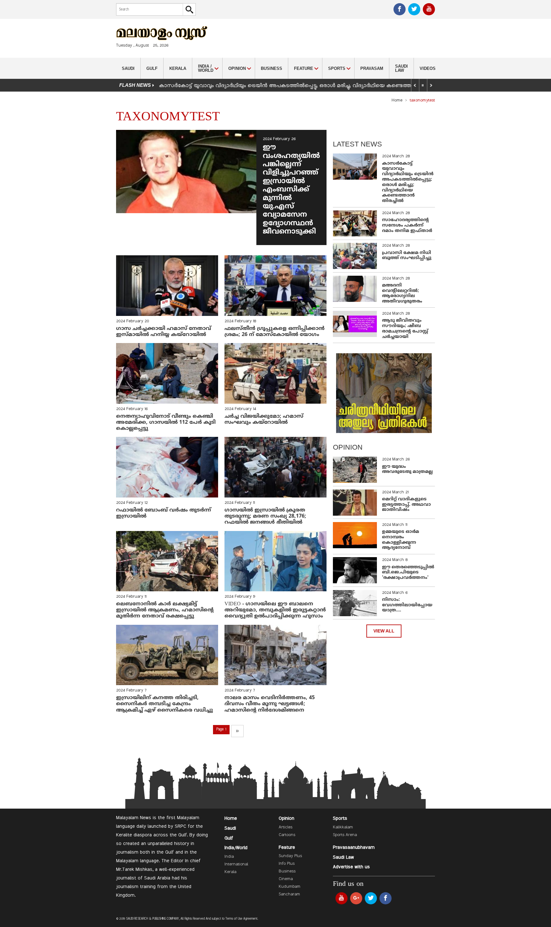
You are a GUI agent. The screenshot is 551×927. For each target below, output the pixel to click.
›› (237, 731)
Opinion (286, 818)
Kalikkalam (343, 827)
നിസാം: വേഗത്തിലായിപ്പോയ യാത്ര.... (407, 605)
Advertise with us (351, 867)
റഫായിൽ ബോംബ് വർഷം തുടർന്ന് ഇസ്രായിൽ (163, 513)
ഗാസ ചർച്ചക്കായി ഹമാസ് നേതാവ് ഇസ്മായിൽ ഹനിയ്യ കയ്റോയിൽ (163, 331)
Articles (285, 827)
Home (397, 100)
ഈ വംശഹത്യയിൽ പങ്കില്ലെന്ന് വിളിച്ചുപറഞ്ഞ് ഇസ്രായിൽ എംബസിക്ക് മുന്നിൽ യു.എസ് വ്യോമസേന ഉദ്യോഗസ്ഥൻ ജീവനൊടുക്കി (291, 189)
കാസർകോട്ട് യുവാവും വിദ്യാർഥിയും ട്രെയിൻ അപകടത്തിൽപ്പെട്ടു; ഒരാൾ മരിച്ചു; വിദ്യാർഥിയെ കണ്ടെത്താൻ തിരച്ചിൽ (301, 86)
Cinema (286, 879)
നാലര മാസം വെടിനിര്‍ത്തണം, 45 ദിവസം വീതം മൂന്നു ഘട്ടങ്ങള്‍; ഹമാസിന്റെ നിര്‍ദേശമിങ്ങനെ (269, 704)
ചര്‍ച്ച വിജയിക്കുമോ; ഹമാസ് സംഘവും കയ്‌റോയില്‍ (263, 419)
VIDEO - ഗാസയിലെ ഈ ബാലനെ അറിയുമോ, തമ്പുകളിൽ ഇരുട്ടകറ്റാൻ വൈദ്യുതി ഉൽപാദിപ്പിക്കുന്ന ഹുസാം (275, 610)
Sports (340, 818)
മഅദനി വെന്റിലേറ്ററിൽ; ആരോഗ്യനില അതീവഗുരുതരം (402, 293)
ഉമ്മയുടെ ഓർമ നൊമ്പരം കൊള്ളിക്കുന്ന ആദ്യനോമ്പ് (400, 539)
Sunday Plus (290, 856)
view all (383, 631)
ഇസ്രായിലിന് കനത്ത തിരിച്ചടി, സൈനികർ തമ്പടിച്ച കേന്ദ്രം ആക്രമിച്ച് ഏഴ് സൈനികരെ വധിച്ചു (164, 704)
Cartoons (287, 835)
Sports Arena (345, 835)
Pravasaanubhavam (354, 847)
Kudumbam (289, 886)
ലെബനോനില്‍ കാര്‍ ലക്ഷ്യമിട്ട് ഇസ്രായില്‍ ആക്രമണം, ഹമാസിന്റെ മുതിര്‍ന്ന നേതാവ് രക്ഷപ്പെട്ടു (165, 610)
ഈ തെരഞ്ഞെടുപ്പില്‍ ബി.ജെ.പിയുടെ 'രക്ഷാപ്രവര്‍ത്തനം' (408, 572)
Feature (287, 847)
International (236, 864)
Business (271, 68)
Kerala (177, 68)
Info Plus (287, 863)
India (229, 856)
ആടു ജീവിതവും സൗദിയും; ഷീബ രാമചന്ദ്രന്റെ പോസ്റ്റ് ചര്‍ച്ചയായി (405, 328)
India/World (235, 848)
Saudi (128, 68)
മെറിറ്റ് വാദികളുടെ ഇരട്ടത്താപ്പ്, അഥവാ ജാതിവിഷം (406, 505)
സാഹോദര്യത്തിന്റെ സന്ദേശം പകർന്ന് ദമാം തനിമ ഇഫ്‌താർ (407, 225)
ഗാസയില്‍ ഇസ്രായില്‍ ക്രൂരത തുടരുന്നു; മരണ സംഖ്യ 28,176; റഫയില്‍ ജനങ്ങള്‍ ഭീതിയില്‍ (265, 516)
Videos (428, 68)
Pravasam (371, 68)
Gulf (152, 68)
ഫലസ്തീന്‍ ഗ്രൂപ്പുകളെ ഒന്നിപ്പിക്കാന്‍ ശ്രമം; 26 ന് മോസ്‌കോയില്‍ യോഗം (274, 331)
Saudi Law (401, 68)
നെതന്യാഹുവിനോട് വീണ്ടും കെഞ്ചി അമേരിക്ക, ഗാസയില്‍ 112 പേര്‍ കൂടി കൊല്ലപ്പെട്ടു (166, 422)
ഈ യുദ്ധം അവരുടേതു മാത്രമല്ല (407, 469)
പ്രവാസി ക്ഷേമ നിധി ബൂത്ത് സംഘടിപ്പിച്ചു (406, 255)
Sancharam (289, 894)
